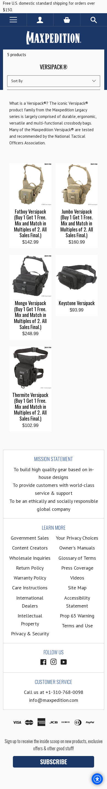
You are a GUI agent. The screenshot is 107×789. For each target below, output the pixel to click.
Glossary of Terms (77, 558)
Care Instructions (29, 587)
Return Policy (30, 568)
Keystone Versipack (77, 303)
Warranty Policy (30, 578)
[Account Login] (40, 19)
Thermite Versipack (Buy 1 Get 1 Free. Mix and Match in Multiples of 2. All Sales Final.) (30, 407)
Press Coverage (77, 568)
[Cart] (67, 19)
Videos (77, 578)
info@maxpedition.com (53, 700)
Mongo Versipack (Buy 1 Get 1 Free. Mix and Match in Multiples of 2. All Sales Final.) (30, 315)
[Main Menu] (13, 19)
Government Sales (30, 538)
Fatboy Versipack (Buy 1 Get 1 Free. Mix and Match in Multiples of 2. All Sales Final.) (30, 223)
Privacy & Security (30, 633)
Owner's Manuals (77, 548)
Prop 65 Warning (77, 616)
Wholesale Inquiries (29, 558)
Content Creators (30, 548)
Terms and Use (77, 625)
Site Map (77, 587)
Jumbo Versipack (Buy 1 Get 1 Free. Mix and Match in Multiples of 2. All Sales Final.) (76, 223)
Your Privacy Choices (77, 538)
